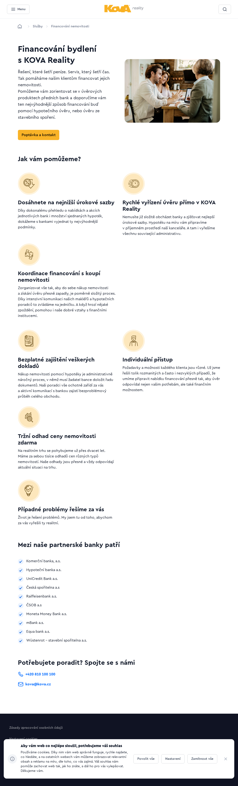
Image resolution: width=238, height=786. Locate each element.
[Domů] (19, 26)
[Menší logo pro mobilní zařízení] (124, 11)
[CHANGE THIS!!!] (225, 759)
